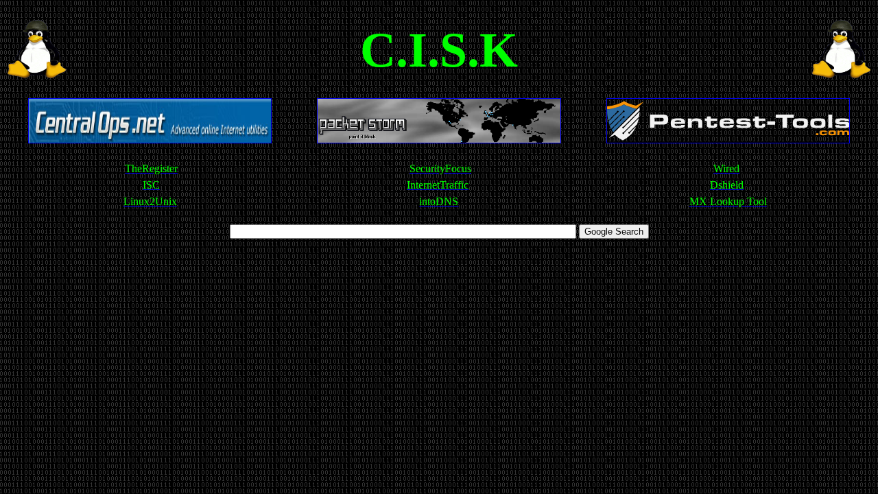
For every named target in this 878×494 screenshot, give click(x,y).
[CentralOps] (150, 139)
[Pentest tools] (728, 139)
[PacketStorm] (438, 139)
